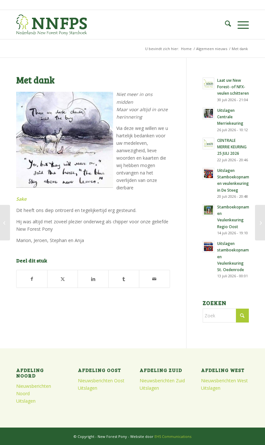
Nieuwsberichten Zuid (162, 380)
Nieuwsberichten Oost (101, 380)
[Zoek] (224, 24)
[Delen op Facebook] (31, 279)
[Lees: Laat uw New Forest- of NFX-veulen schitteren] (208, 83)
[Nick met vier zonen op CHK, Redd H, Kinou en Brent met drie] (5, 222)
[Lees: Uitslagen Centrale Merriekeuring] (208, 113)
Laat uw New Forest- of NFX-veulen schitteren (233, 87)
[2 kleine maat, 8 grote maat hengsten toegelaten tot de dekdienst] (260, 222)
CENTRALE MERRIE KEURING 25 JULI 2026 (232, 147)
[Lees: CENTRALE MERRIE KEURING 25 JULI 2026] (208, 143)
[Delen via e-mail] (154, 279)
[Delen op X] (63, 279)
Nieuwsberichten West (224, 380)
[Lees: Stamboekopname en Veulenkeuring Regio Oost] (208, 210)
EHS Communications (172, 436)
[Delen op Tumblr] (124, 279)
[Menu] (240, 24)
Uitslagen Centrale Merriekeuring (230, 117)
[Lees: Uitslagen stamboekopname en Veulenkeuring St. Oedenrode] (208, 246)
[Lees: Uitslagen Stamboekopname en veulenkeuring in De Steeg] (208, 173)
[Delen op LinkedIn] (93, 279)
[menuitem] (224, 24)
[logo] (51, 24)
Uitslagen (26, 401)
